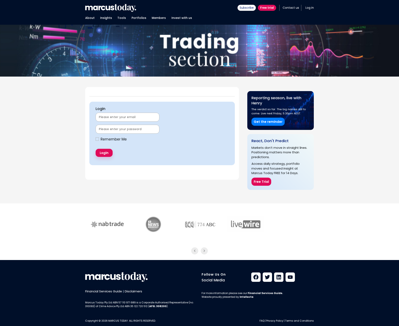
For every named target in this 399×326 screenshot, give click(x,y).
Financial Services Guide (103, 291)
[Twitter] (267, 277)
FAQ (262, 320)
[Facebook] (256, 277)
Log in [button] (309, 8)
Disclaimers (133, 291)
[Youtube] (290, 277)
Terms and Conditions (299, 320)
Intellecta (246, 297)
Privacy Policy (274, 320)
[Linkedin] (278, 277)
